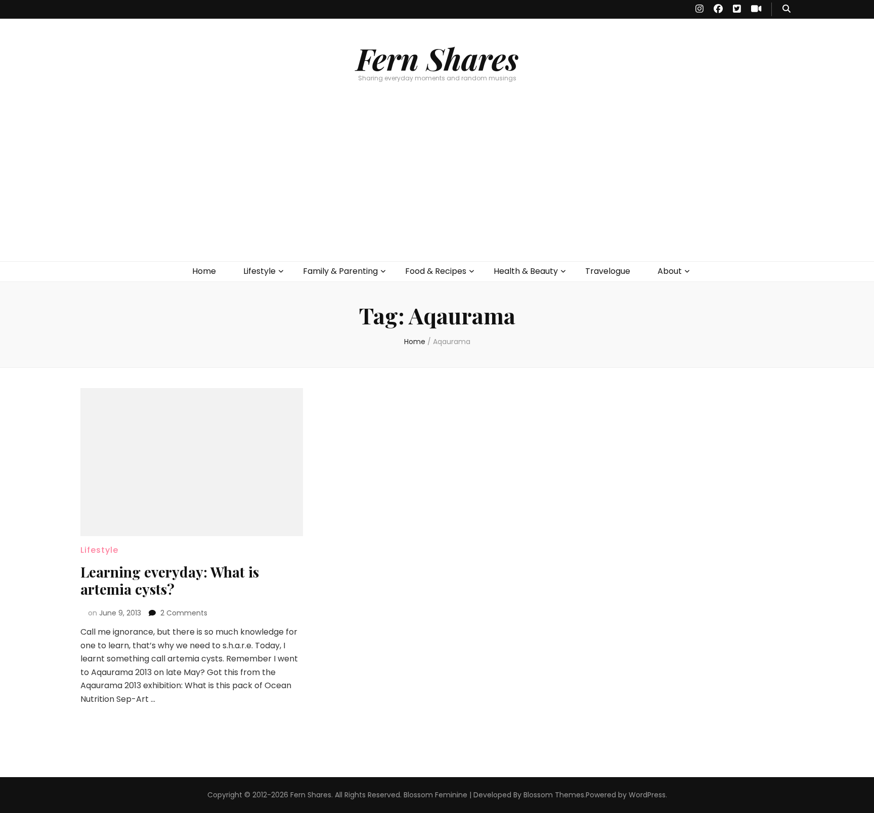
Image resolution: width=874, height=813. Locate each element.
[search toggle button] (786, 9)
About (670, 271)
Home (204, 271)
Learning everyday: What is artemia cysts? (169, 580)
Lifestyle (259, 271)
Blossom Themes (553, 795)
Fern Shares (437, 58)
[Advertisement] (437, 185)
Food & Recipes (435, 271)
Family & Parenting (340, 271)
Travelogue (607, 271)
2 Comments (183, 613)
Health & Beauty (526, 271)
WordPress (647, 795)
